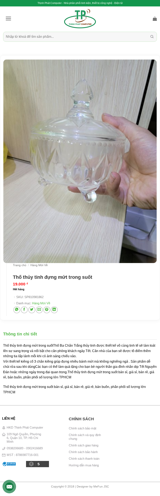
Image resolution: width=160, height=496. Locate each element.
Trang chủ (19, 265)
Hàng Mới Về (39, 265)
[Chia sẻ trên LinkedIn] (54, 309)
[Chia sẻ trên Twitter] (31, 309)
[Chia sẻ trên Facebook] (24, 309)
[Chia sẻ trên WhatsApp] (16, 309)
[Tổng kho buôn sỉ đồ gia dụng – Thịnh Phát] (80, 19)
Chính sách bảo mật (82, 428)
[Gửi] (152, 37)
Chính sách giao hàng (83, 445)
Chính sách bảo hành (83, 452)
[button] (8, 18)
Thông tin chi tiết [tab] (20, 334)
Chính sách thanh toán (84, 458)
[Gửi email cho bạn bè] (39, 309)
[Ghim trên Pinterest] (46, 309)
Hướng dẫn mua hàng (84, 465)
